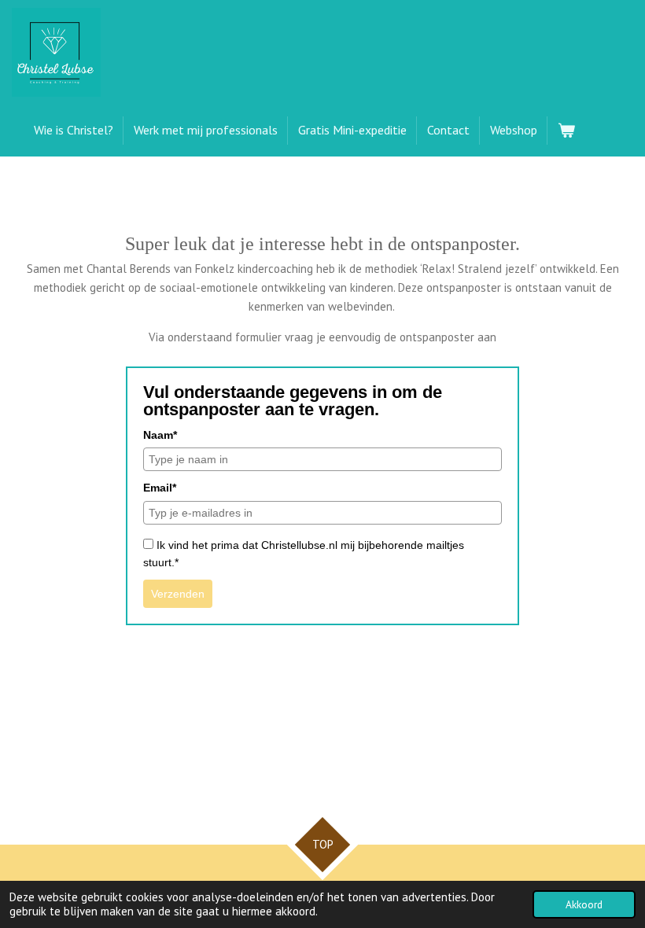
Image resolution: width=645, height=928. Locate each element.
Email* (159, 487)
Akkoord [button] (584, 904)
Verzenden (178, 593)
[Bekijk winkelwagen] (566, 130)
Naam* (160, 435)
